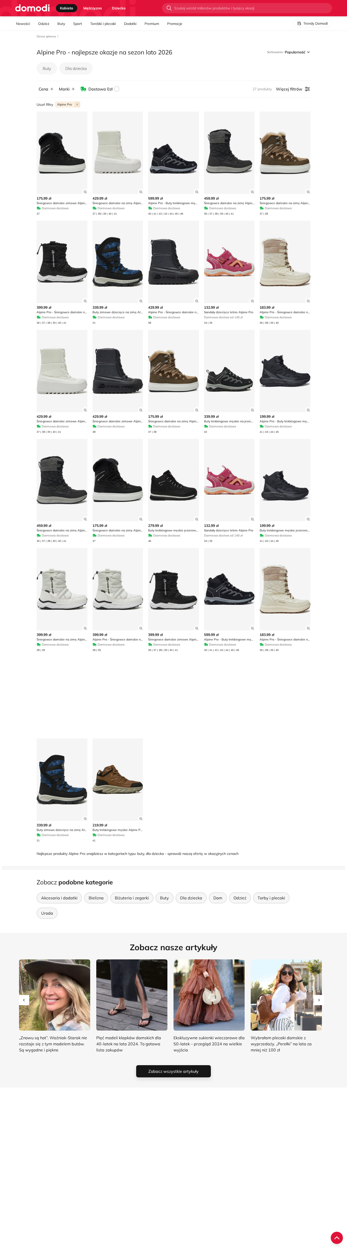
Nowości (23, 23)
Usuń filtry (45, 104)
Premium (152, 23)
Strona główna (46, 36)
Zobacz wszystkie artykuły (173, 1071)
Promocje (174, 23)
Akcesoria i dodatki (59, 897)
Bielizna (96, 897)
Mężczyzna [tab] (92, 8)
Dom (217, 897)
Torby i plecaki (271, 897)
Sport (77, 23)
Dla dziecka (76, 68)
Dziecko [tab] (118, 8)
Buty (61, 23)
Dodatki (130, 23)
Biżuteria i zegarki (132, 897)
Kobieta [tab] (66, 8)
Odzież (43, 23)
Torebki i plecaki (103, 23)
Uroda (47, 913)
